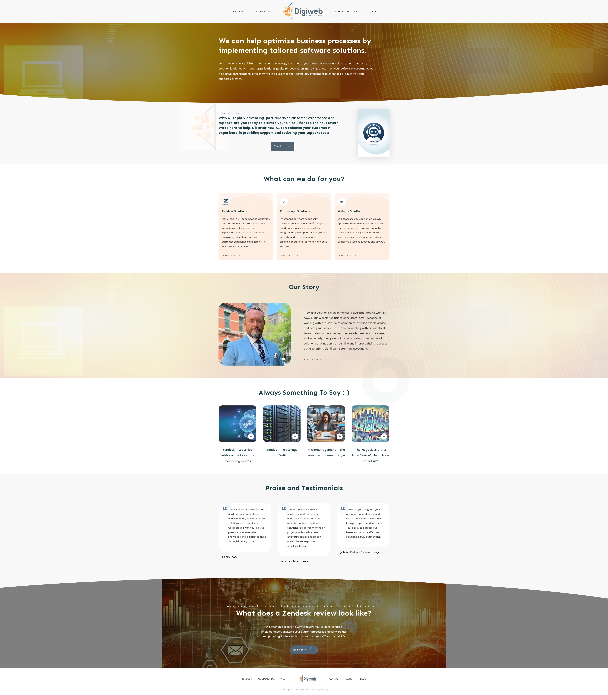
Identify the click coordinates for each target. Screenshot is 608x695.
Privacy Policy (320, 690)
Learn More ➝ (347, 255)
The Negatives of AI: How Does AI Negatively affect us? (370, 455)
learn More (229, 255)
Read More (311, 359)
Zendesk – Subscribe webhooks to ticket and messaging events (237, 455)
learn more (287, 255)
